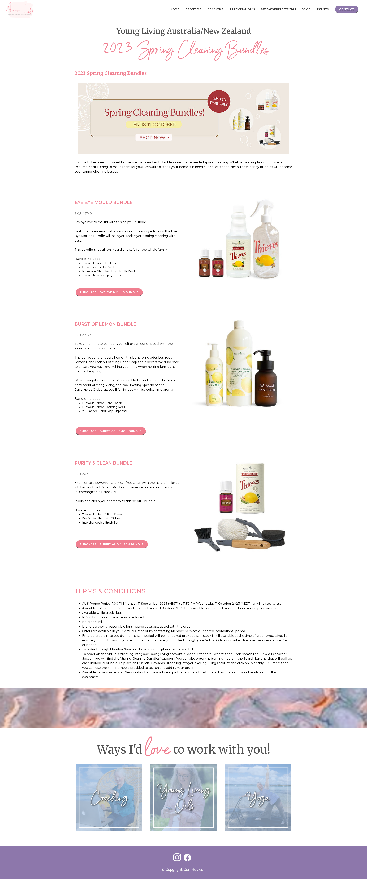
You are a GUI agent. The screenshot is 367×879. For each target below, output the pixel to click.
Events (323, 9)
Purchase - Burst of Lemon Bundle (111, 431)
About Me (193, 9)
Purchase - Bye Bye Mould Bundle (109, 292)
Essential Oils (242, 9)
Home (175, 9)
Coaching (216, 9)
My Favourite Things (278, 9)
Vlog (306, 9)
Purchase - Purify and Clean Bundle (112, 544)
